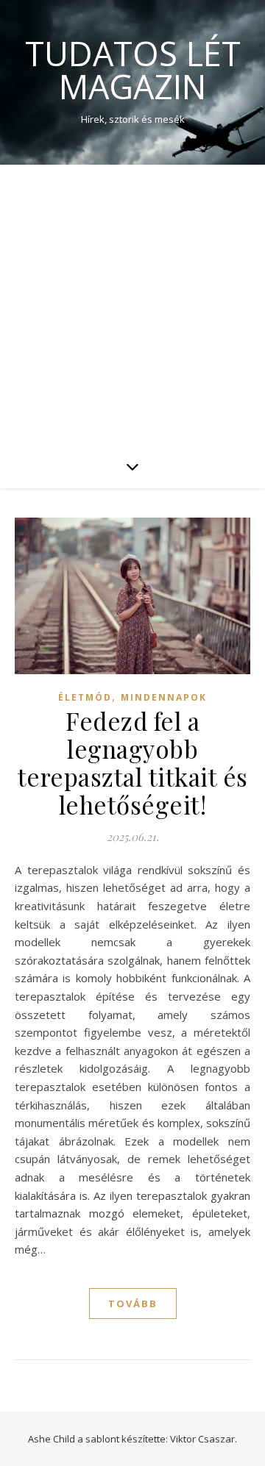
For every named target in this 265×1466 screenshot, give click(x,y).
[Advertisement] (132, 304)
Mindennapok (164, 697)
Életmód (85, 697)
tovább (133, 1303)
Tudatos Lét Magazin (133, 70)
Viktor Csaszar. (203, 1438)
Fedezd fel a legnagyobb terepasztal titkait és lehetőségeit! (133, 762)
